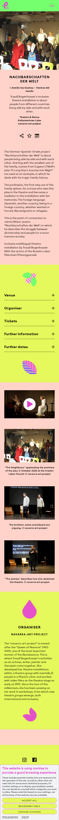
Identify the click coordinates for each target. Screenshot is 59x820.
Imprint (25, 817)
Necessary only (29, 806)
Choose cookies (29, 812)
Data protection (10, 817)
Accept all (29, 800)
